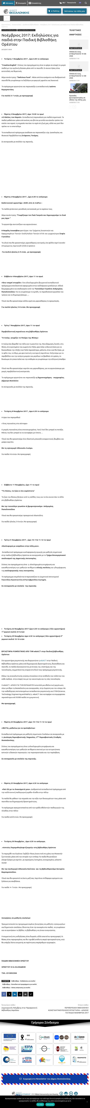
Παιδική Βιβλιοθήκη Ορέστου (26, 30)
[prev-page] (70, 106)
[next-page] (74, 106)
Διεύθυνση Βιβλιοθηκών (31, 24)
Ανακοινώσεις (16, 24)
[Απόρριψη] (87, 1102)
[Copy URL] (30, 994)
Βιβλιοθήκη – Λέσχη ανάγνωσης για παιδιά (16, 987)
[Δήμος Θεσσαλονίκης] (17, 11)
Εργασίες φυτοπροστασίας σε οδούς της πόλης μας (77, 98)
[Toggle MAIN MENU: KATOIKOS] (6, 18)
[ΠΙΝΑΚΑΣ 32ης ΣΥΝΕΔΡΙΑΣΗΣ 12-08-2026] (79, 66)
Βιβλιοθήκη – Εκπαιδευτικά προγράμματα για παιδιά (19, 984)
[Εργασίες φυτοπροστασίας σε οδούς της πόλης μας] (79, 88)
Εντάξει (40, 1104)
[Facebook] (4, 994)
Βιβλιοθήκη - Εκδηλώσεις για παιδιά (23, 981)
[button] (85, 3)
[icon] (61, 1095)
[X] (9, 994)
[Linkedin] (14, 994)
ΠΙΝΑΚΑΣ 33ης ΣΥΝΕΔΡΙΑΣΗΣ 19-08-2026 (78, 54)
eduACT (43, 661)
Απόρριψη (50, 1104)
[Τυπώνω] (25, 994)
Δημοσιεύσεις (6, 24)
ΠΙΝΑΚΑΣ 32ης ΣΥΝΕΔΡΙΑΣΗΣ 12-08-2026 (78, 76)
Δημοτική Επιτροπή (75, 48)
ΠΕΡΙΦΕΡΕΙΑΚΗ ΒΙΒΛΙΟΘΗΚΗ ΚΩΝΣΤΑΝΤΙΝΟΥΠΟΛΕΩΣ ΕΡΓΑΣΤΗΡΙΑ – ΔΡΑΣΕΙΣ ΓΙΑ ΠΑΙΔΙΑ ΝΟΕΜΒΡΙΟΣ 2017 (68, 1010)
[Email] (20, 994)
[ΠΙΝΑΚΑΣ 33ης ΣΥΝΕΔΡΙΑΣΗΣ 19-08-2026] (79, 44)
